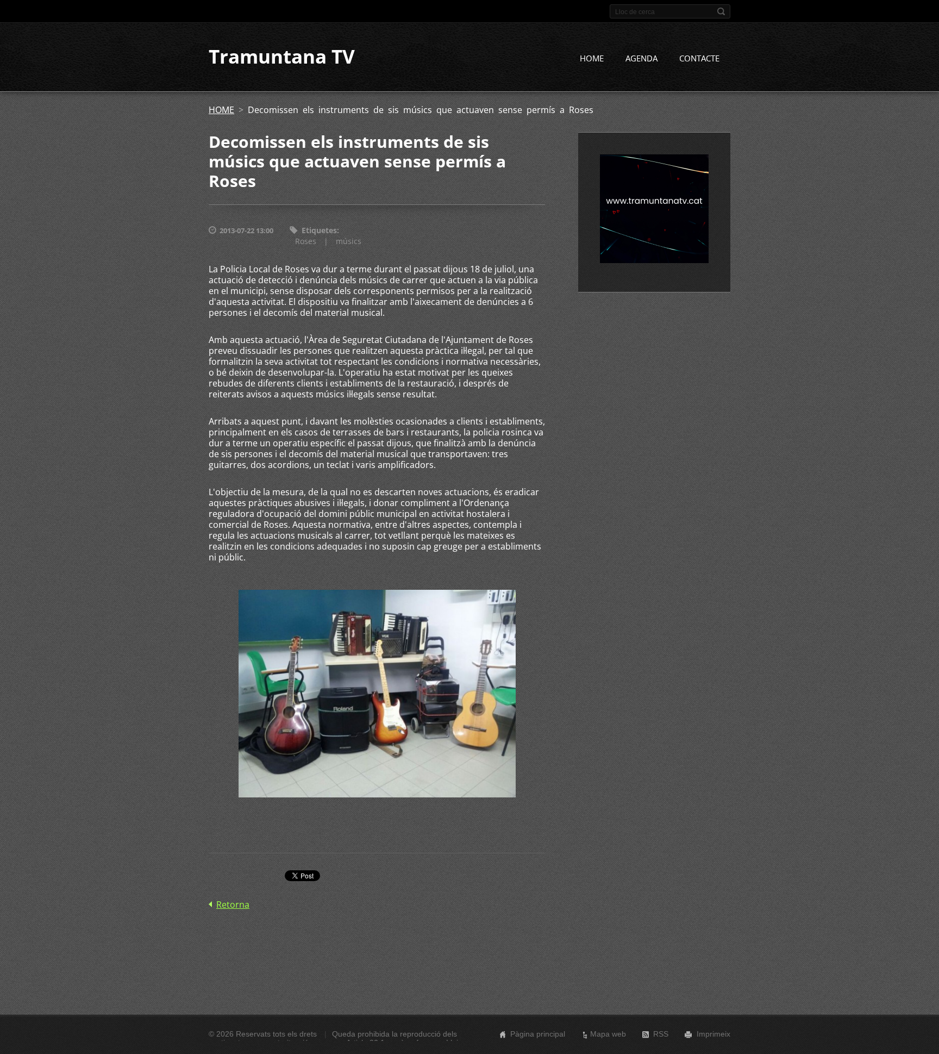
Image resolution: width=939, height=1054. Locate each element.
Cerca (721, 11)
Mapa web (608, 1034)
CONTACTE (699, 58)
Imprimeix (713, 1034)
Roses (305, 241)
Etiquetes (319, 230)
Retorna (232, 904)
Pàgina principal (537, 1034)
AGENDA (641, 58)
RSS (660, 1034)
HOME (592, 58)
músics (348, 241)
